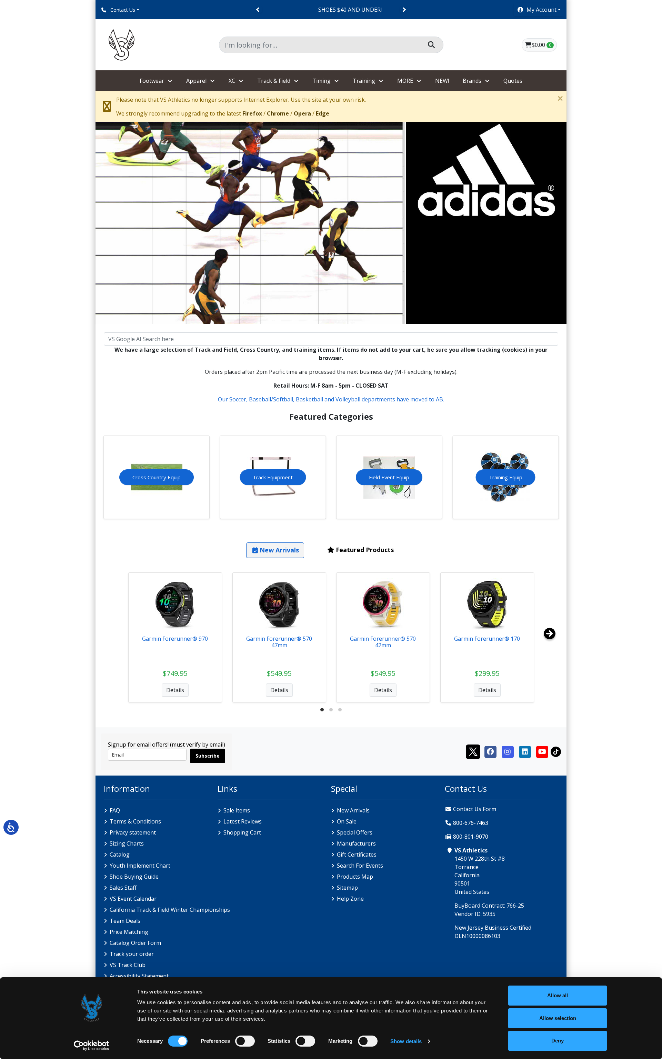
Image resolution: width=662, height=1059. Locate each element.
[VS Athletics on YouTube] (542, 751)
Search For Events (360, 865)
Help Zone (350, 898)
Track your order (132, 954)
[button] (539, 9)
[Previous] (258, 10)
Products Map (355, 876)
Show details (406, 1041)
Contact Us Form (474, 809)
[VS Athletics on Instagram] (507, 751)
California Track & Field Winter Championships (170, 909)
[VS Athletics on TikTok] (556, 751)
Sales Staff (123, 887)
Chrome (278, 113)
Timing (321, 80)
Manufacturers (356, 843)
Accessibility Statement (139, 976)
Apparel (196, 80)
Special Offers (354, 832)
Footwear (152, 80)
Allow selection (557, 1018)
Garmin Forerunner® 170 (487, 638)
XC (232, 80)
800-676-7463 (470, 823)
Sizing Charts (127, 843)
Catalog (120, 854)
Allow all (557, 995)
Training (364, 80)
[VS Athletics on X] (473, 751)
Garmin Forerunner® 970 (175, 638)
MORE (405, 80)
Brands (472, 80)
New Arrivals (353, 810)
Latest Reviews (242, 821)
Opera (302, 113)
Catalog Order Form (135, 943)
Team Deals (125, 921)
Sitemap (347, 887)
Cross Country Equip (156, 477)
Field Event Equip (389, 477)
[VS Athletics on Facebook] (490, 751)
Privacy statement (133, 832)
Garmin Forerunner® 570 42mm (383, 642)
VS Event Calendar (133, 898)
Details (175, 690)
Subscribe (207, 755)
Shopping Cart (242, 832)
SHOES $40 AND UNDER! (331, 9)
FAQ (115, 810)
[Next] (404, 10)
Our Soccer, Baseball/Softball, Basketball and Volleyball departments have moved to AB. (331, 399)
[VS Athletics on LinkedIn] (524, 751)
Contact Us (122, 10)
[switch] (245, 1041)
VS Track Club (128, 965)
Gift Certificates (357, 854)
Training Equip (505, 477)
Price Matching (129, 932)
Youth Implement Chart (140, 865)
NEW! (442, 80)
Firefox (252, 113)
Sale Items (236, 810)
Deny (557, 1040)
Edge (322, 113)
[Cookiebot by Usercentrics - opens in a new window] (91, 1045)
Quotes (512, 80)
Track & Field (273, 80)
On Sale (347, 821)
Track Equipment (273, 477)
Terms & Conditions (135, 821)
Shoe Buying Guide (134, 876)
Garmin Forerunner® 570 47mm (279, 642)
